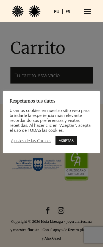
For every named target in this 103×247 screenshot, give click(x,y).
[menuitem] (57, 11)
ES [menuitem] (67, 12)
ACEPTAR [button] (66, 140)
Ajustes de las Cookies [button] (31, 140)
